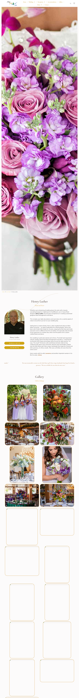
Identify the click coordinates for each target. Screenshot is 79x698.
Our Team (8, 291)
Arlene (40, 355)
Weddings (31, 2)
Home (24, 2)
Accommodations (52, 2)
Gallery (61, 2)
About (38, 5)
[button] (70, 3)
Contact (47, 5)
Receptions (40, 2)
